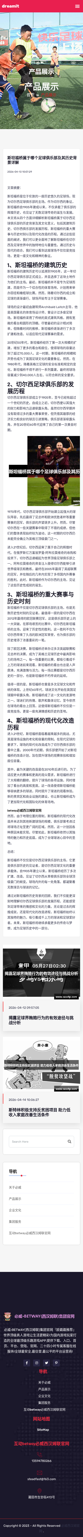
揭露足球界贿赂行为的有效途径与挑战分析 (41, 1020)
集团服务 (15, 1222)
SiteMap (43, 1430)
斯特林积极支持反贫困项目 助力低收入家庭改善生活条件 (39, 1112)
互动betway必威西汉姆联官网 (30, 1233)
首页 (30, 95)
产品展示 (15, 1199)
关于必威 (15, 1187)
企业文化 (15, 1210)
